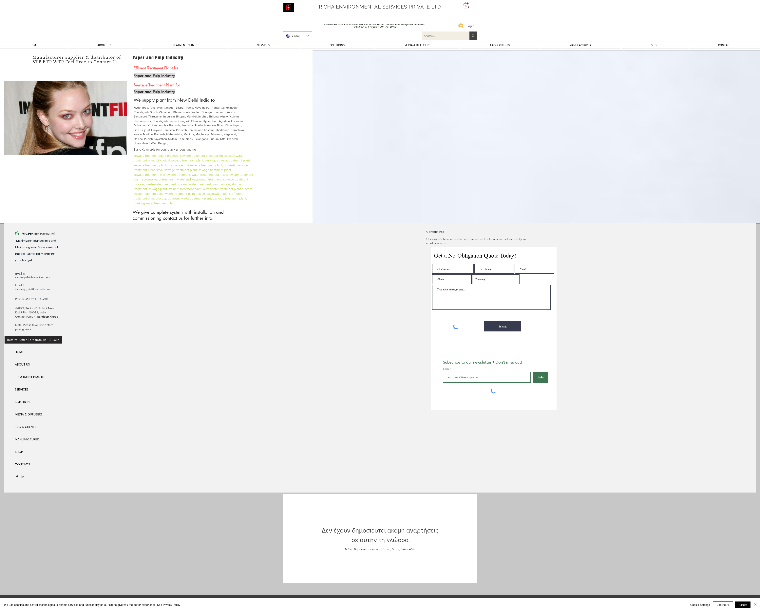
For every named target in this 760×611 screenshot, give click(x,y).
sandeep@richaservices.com (32, 277)
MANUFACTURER (27, 439)
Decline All (723, 605)
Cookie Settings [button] (700, 605)
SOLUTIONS (23, 402)
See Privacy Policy (168, 605)
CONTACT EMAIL (388, 27)
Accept (743, 605)
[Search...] (473, 36)
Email (446, 368)
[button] (466, 5)
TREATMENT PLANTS (29, 377)
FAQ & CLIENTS (25, 427)
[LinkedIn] (23, 476)
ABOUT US (22, 364)
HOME (19, 352)
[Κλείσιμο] (755, 604)
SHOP (19, 452)
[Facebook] (17, 476)
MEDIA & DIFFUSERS (29, 414)
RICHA (28, 233)
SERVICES (21, 389)
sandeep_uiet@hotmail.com (32, 289)
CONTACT (22, 464)
